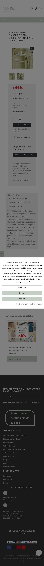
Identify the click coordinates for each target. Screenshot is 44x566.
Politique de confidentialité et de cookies (29, 304)
